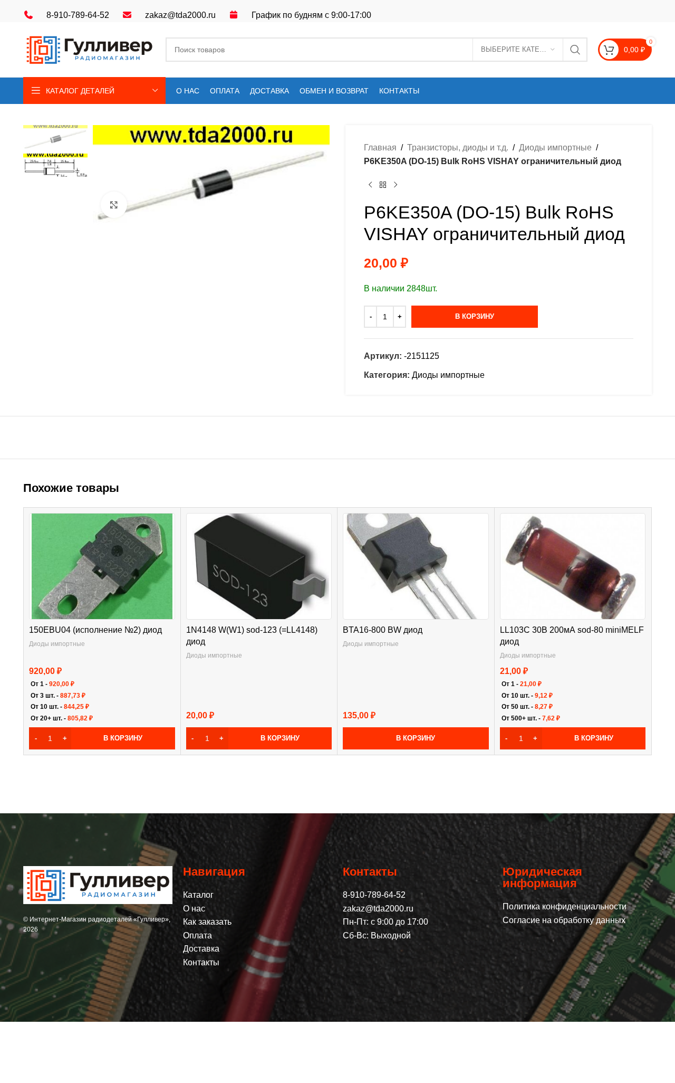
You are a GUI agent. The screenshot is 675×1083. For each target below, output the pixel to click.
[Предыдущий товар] (370, 184)
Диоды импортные (555, 147)
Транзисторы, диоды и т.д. (457, 147)
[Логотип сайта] (89, 48)
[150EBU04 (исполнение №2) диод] (102, 566)
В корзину (474, 316)
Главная (380, 147)
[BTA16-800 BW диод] (415, 566)
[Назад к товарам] (383, 184)
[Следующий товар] (395, 184)
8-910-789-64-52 (77, 15)
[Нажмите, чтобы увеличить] (114, 205)
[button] (102, 738)
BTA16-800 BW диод (382, 629)
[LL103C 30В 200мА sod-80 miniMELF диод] (572, 566)
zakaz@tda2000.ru (180, 15)
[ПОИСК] (575, 49)
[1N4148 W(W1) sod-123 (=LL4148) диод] (258, 566)
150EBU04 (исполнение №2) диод (95, 629)
